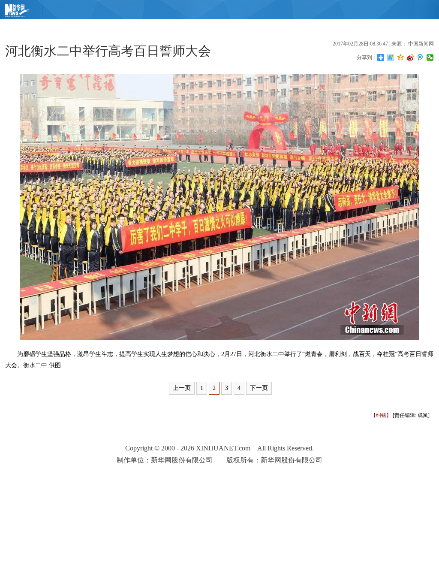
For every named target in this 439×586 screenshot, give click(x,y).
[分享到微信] (430, 57)
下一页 (259, 388)
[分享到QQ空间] (400, 57)
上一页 (182, 388)
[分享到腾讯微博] (420, 57)
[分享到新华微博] (390, 57)
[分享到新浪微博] (410, 57)
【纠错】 (381, 415)
